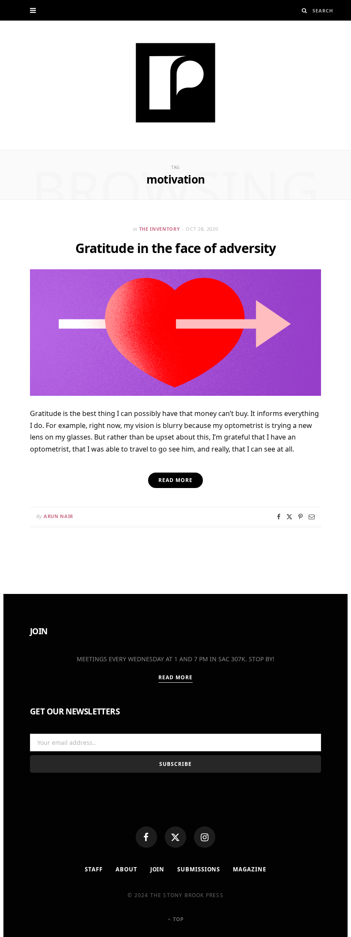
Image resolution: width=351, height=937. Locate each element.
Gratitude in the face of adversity (175, 248)
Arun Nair (58, 516)
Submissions (198, 869)
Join (157, 869)
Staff (94, 869)
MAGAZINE (249, 869)
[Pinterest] (300, 517)
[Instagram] (204, 837)
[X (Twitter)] (175, 837)
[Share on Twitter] (289, 517)
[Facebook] (146, 837)
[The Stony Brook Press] (175, 83)
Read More (175, 677)
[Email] (312, 517)
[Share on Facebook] (278, 517)
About (126, 869)
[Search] (304, 10)
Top (178, 919)
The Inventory (159, 229)
